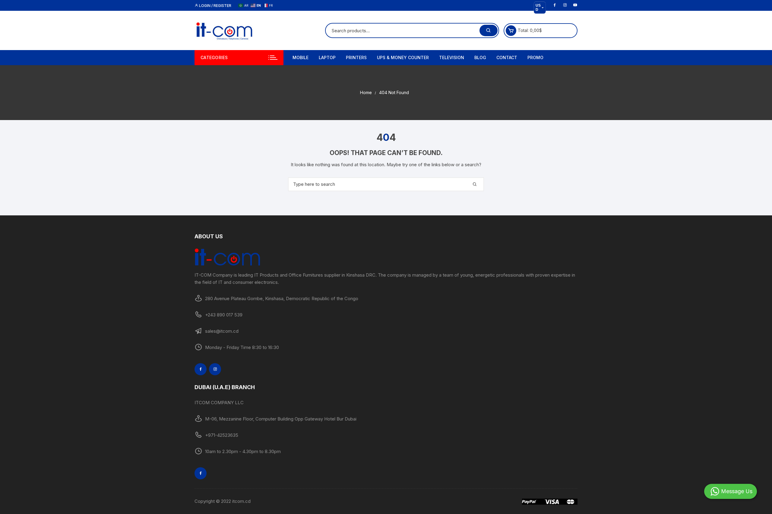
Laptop (327, 57)
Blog (480, 57)
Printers (356, 57)
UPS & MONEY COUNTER (403, 57)
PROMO (535, 57)
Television (451, 57)
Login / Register (214, 5)
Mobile (300, 57)
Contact (506, 57)
